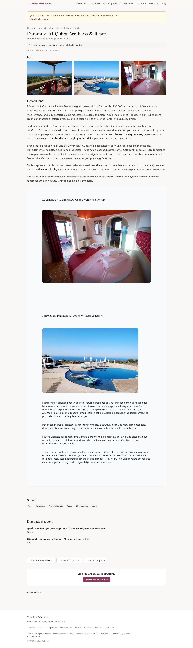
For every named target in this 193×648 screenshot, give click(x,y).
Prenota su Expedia (95, 560)
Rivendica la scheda (38, 19)
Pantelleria (78, 28)
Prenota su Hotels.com (69, 560)
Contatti (41, 628)
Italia (52, 28)
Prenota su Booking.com (40, 560)
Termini (78, 628)
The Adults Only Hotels (39, 3)
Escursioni (154, 3)
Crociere (142, 3)
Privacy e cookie (66, 628)
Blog (164, 3)
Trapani (67, 28)
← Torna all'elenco (35, 592)
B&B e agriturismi (111, 3)
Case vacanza (129, 3)
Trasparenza (52, 628)
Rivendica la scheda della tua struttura (99, 628)
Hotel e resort (82, 3)
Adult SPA (95, 3)
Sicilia (59, 28)
